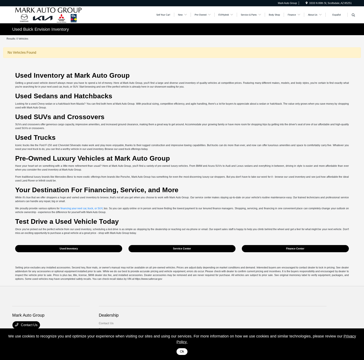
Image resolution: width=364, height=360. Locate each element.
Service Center (182, 248)
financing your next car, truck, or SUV (81, 208)
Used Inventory (69, 248)
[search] (353, 15)
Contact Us (28, 325)
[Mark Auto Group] (48, 14)
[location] (307, 3)
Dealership (109, 315)
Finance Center (295, 248)
